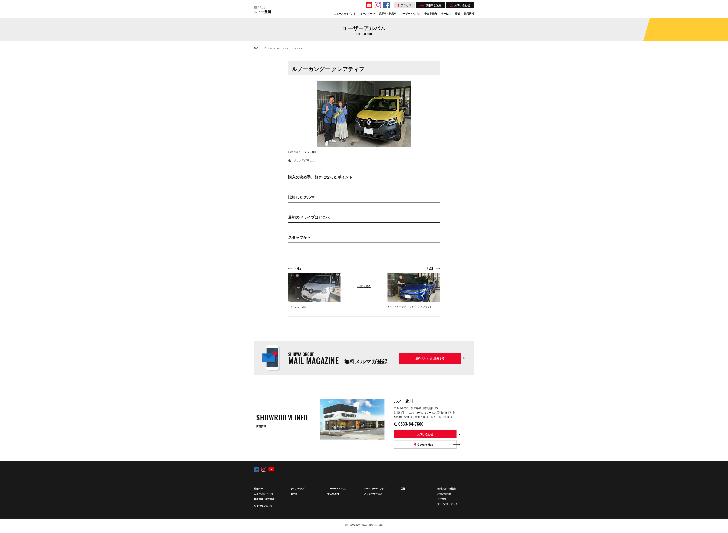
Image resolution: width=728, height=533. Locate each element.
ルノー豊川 (262, 9)
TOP (256, 48)
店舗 (403, 488)
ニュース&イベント (264, 493)
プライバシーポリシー (448, 504)
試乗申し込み (434, 5)
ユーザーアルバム (267, 48)
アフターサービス (373, 493)
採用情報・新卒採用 (264, 498)
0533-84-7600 (411, 424)
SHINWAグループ (263, 506)
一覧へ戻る (364, 286)
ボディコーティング (374, 488)
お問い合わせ (444, 493)
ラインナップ (297, 488)
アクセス (406, 5)
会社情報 (441, 498)
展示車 (294, 493)
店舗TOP (258, 488)
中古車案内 (333, 493)
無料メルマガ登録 (446, 488)
